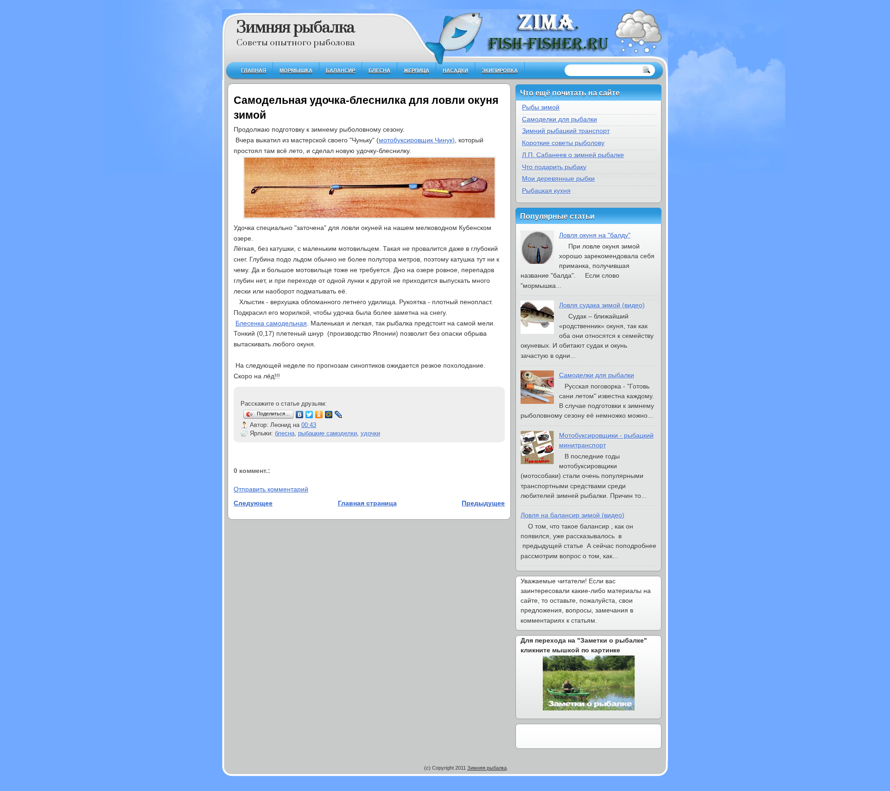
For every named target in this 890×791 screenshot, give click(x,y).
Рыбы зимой (540, 107)
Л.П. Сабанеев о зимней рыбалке (573, 155)
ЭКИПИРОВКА (500, 70)
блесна (284, 433)
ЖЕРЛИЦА (416, 70)
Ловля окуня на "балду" (594, 235)
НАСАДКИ (455, 70)
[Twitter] (309, 414)
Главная (253, 70)
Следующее (253, 503)
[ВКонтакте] (300, 414)
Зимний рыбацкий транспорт (566, 130)
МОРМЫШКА (296, 70)
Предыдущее (483, 503)
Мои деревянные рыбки (558, 178)
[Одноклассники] (319, 414)
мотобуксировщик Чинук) (417, 140)
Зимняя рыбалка (295, 28)
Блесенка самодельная (271, 323)
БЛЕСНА (379, 70)
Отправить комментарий (271, 489)
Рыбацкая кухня (546, 190)
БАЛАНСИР (340, 70)
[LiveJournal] (338, 414)
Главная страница (367, 503)
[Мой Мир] (329, 414)
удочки (370, 433)
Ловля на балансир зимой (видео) (572, 515)
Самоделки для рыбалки (559, 119)
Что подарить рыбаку (554, 167)
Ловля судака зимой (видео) (602, 305)
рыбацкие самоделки (327, 433)
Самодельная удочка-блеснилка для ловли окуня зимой (366, 107)
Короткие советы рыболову (563, 143)
